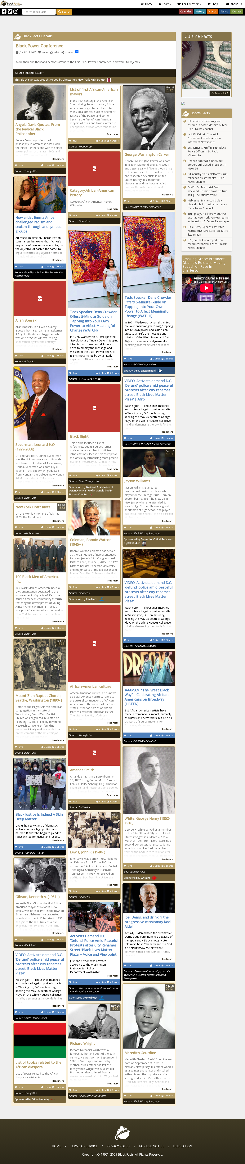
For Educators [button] (190, 4)
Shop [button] (215, 4)
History (199, 11)
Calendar (185, 11)
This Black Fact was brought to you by (60, 79)
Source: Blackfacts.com (29, 72)
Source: (26, 171)
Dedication (182, 1146)
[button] (19, 1159)
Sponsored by (140, 370)
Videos (212, 11)
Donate (237, 11)
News (224, 11)
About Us (236, 4)
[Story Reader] (206, 103)
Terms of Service (84, 1146)
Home (149, 4)
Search (66, 11)
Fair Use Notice (151, 1146)
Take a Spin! (221, 93)
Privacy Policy (118, 1146)
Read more (58, 158)
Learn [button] (165, 4)
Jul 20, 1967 (27, 52)
